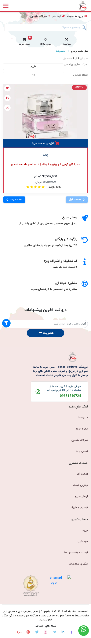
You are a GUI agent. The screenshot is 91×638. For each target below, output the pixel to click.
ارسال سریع (81, 496)
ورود (85, 530)
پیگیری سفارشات (78, 564)
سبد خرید (82, 541)
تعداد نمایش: (80, 75)
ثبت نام (56, 16)
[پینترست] (28, 632)
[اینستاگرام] (45, 632)
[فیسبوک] (71, 632)
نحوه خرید (82, 429)
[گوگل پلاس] (19, 632)
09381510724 (70, 396)
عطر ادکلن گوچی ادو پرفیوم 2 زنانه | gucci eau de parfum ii (45, 165)
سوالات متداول (38, 16)
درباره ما (83, 418)
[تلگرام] (54, 632)
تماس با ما (82, 451)
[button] (66, 41)
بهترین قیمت (80, 485)
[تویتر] (37, 632)
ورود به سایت (75, 16)
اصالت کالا (82, 474)
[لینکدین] (63, 632)
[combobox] (45, 27)
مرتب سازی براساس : (75, 67)
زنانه (45, 155)
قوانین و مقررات (79, 507)
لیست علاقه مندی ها (76, 553)
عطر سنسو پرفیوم (79, 51)
